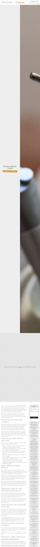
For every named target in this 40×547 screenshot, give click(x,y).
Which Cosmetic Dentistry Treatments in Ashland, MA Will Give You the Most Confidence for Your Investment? (34, 464)
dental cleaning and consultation (20, 517)
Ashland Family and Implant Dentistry (8, 405)
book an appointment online (12, 532)
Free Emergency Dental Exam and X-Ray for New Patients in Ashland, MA (34, 507)
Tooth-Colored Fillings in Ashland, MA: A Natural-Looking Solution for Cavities (34, 449)
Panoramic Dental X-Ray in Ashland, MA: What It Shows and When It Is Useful (34, 425)
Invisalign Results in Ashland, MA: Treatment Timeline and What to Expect (34, 499)
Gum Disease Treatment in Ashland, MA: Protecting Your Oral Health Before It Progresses (34, 444)
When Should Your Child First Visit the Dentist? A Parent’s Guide (34, 479)
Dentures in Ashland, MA (34, 515)
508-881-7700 (22, 532)
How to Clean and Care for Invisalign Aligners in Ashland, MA (34, 496)
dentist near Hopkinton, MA (20, 521)
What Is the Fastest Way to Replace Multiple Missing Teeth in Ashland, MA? (34, 486)
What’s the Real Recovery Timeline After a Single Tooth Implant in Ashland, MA (34, 457)
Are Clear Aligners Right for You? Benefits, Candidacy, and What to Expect (34, 493)
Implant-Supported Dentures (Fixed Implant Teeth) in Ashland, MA (34, 543)
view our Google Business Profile (9, 533)
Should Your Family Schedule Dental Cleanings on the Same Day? (34, 460)
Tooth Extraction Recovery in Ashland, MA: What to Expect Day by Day (34, 428)
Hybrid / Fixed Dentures (34, 512)
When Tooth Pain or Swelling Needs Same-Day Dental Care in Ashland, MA (34, 433)
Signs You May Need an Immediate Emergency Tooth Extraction (34, 502)
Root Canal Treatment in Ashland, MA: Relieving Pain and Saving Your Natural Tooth (34, 447)
